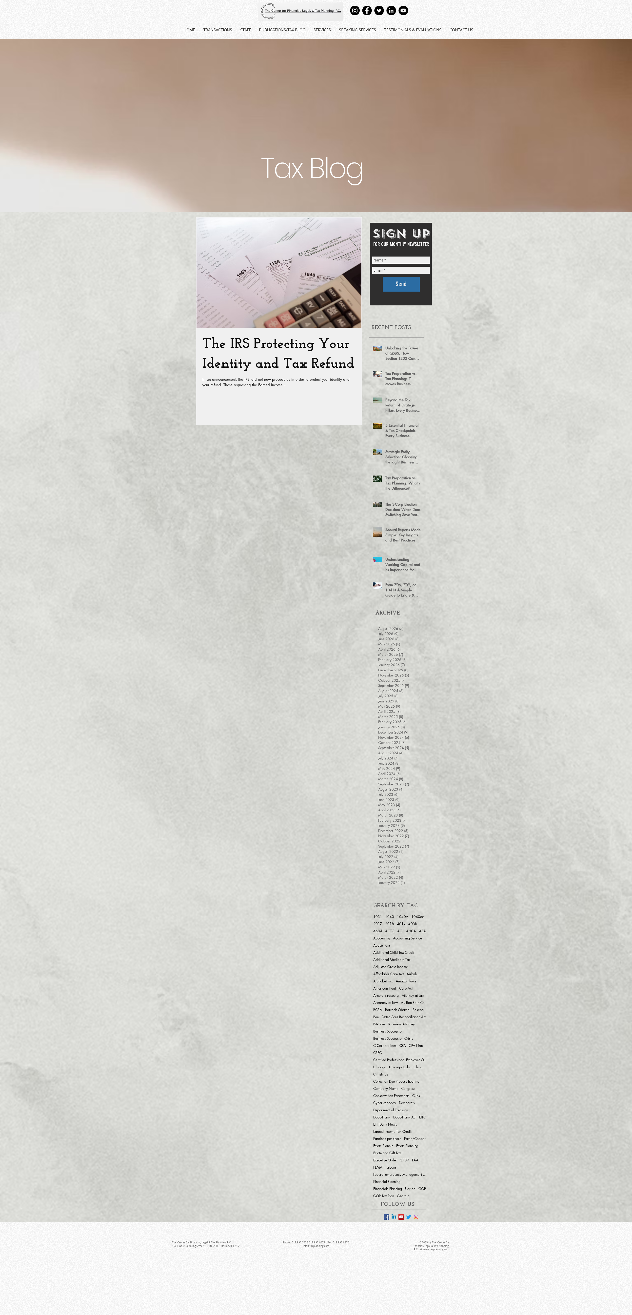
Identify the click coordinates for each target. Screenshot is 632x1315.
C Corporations (384, 1045)
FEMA (377, 1167)
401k (401, 924)
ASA (422, 931)
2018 (389, 924)
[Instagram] (355, 10)
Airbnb (412, 974)
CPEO (377, 1053)
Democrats (407, 1103)
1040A (402, 917)
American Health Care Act (393, 988)
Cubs (416, 1096)
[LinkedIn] (391, 10)
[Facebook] (367, 10)
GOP (422, 1189)
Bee (376, 1017)
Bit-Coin (379, 1024)
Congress (408, 1088)
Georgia (403, 1196)
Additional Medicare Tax (392, 959)
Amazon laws (406, 981)
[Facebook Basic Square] (386, 1217)
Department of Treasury (390, 1110)
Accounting (381, 938)
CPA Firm (416, 1045)
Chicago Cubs (400, 1067)
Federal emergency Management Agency (400, 1174)
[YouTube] (403, 10)
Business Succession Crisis (393, 1038)
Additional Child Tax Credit (393, 952)
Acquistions (382, 945)
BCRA (377, 1010)
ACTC (389, 931)
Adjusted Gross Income (390, 967)
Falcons (390, 1167)
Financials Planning (387, 1189)
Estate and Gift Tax (387, 1153)
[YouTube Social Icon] (401, 1217)
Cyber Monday (384, 1103)
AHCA (411, 931)
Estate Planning (407, 1146)
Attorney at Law (413, 995)
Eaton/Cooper (415, 1138)
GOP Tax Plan (383, 1196)
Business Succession (388, 1031)
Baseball (419, 1010)
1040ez (417, 917)
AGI (400, 931)
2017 (377, 924)
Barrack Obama (397, 1010)
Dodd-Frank (381, 1117)
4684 (377, 931)
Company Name (385, 1088)
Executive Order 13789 (391, 1160)
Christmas (380, 1074)
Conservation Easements (391, 1096)
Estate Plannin (383, 1146)
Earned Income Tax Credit (392, 1131)
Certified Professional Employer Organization (400, 1060)
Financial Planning (386, 1181)
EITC (422, 1117)
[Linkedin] (394, 1217)
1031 (377, 917)
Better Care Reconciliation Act (404, 1017)
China (418, 1067)
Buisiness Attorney (401, 1024)
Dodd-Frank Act (404, 1117)
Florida (410, 1189)
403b (412, 924)
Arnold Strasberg (386, 995)
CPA (402, 1045)
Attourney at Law (385, 1002)
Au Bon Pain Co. (413, 1002)
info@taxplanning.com (316, 1246)
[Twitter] (379, 10)
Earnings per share (387, 1138)
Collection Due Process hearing (396, 1081)
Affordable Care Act (388, 974)
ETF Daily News (385, 1124)
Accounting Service (407, 938)
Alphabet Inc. (383, 981)
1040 (389, 917)
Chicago (379, 1067)
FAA (415, 1160)
